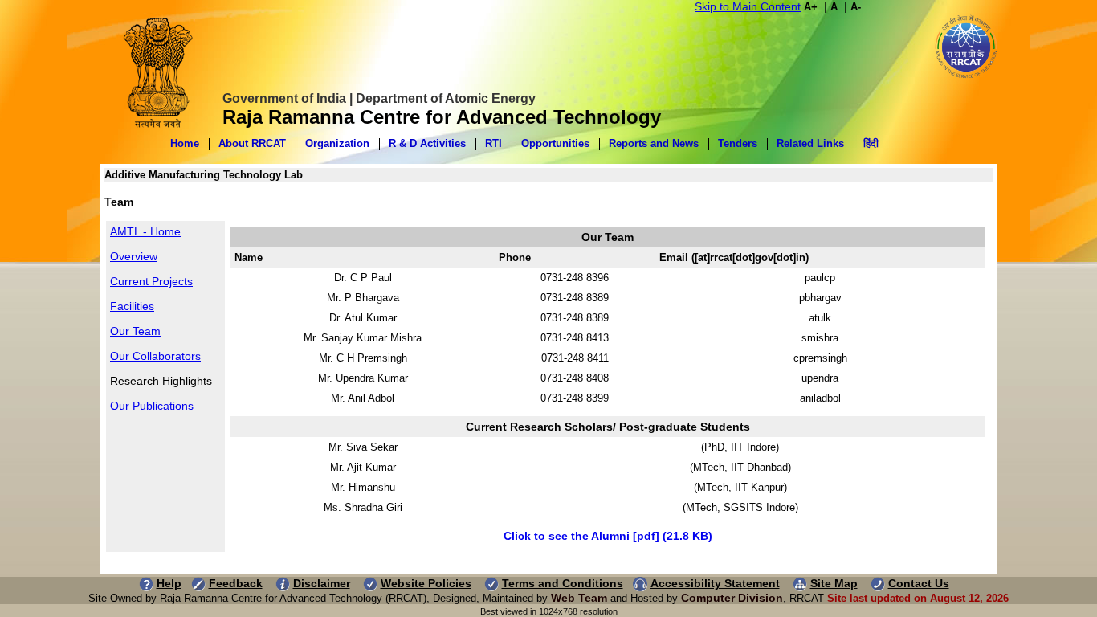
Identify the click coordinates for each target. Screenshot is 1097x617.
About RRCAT (252, 143)
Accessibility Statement (715, 583)
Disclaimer (321, 583)
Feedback (236, 583)
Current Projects (151, 281)
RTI (493, 143)
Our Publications (152, 405)
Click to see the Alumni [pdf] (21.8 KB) (608, 535)
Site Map (834, 583)
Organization (337, 143)
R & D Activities (427, 143)
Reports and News (654, 143)
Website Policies (426, 583)
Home (184, 143)
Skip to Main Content (748, 6)
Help (169, 583)
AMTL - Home (145, 231)
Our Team (135, 331)
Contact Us (918, 583)
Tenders (737, 143)
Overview (133, 256)
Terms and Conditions (562, 583)
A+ (811, 7)
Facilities (132, 306)
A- (855, 7)
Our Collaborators (155, 355)
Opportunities (555, 143)
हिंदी (871, 143)
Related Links (810, 143)
